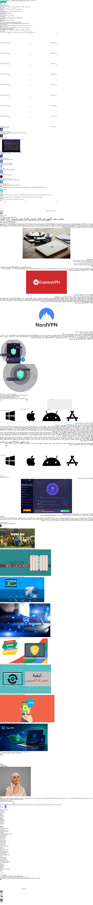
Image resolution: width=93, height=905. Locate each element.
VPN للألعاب (9, 29)
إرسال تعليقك (2, 765)
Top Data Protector (4, 831)
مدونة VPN (2, 850)
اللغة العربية (2, 812)
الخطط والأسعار (3, 835)
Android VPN (3, 840)
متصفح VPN (3, 843)
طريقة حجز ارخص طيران (10, 32)
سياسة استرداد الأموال (21, 877)
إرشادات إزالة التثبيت (4, 861)
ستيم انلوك (26, 32)
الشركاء (2, 868)
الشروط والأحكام (12, 877)
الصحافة (2, 865)
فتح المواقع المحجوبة (12, 25)
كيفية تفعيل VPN (4, 860)
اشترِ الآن (2, 153)
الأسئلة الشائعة (3, 858)
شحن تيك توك (32, 32)
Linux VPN (2, 844)
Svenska (2, 824)
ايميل (1, 755)
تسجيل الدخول (3, 189)
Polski (1, 821)
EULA (28, 877)
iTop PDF (2, 832)
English (1, 810)
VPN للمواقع (3, 29)
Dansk (1, 814)
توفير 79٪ (2, 216)
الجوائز (1, 866)
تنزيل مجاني (7, 410)
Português (2, 823)
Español (1, 815)
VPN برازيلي (21, 27)
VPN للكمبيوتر (3, 837)
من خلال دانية (3, 221)
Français (2, 817)
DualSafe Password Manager (6, 833)
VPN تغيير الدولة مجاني (25, 25)
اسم (1, 754)
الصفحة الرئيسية (10, 217)
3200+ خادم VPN (4, 26)
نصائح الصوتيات (3, 852)
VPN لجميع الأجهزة (4, 846)
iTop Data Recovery (4, 830)
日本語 (1, 819)
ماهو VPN (2, 25)
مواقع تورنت (22, 29)
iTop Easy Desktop (4, 828)
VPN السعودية (3, 27)
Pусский (2, 816)
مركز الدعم (2, 857)
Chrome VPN (3, 841)
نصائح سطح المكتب (4, 851)
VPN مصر (15, 27)
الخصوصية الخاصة (10, 878)
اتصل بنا (2, 864)
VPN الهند (26, 27)
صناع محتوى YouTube (5, 869)
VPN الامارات (10, 27)
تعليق (1, 764)
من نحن (1, 863)
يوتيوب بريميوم (20, 32)
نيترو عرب (2, 32)
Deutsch (2, 813)
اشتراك (13, 803)
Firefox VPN (3, 842)
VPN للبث (14, 29)
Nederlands (2, 820)
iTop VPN (2, 827)
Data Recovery (3, 853)
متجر (1, 188)
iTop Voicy (2, 829)
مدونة (1, 200)
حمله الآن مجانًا (7, 153)
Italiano (1, 818)
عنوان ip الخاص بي (4, 849)
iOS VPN (2, 839)
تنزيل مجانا (6, 477)
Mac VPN (2, 838)
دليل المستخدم (3, 859)
